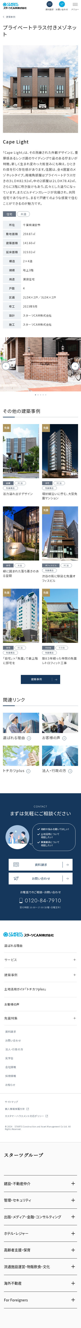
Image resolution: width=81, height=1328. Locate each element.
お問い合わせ (13, 1040)
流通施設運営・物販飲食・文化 (27, 1266)
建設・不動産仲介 (17, 1183)
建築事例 (10, 16)
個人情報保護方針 (15, 1108)
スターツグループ (23, 1154)
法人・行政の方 (14, 1049)
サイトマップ (11, 1101)
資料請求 (10, 1031)
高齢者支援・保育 (17, 1249)
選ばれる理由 (13, 946)
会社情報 (10, 1067)
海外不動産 (13, 1283)
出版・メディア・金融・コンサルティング (32, 1216)
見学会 (9, 1058)
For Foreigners (16, 1299)
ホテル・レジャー (16, 1233)
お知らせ (10, 1085)
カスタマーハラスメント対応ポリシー (24, 1116)
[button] (75, 366)
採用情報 (10, 1076)
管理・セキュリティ (17, 1200)
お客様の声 (12, 1004)
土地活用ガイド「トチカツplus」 (25, 989)
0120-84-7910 (43, 900)
